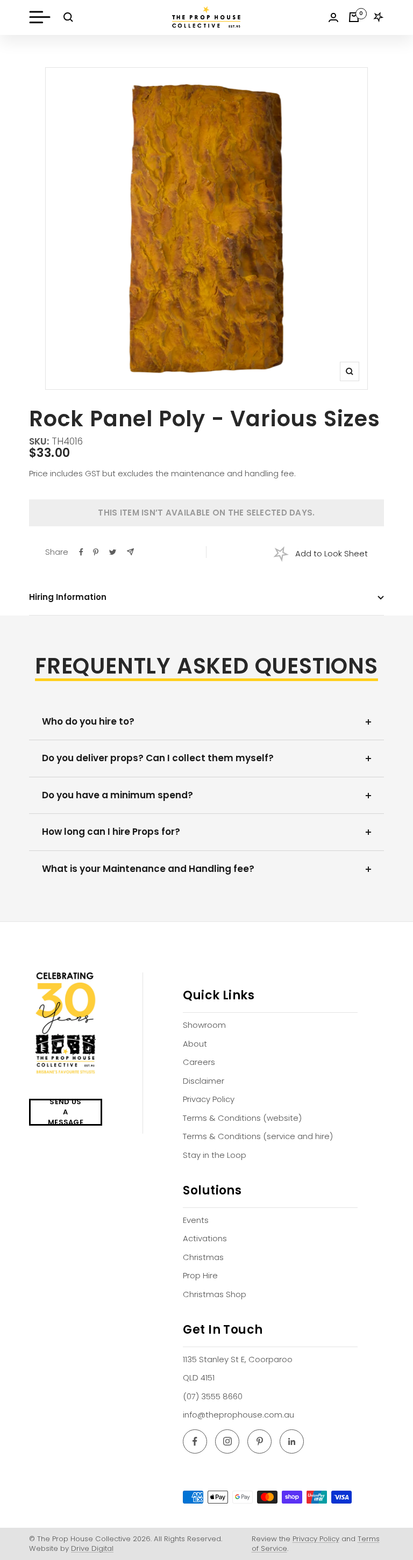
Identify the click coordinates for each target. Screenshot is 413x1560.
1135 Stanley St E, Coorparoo (238, 1359)
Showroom (204, 1025)
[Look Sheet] (378, 17)
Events (196, 1220)
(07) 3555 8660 (213, 1396)
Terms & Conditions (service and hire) (258, 1136)
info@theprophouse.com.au (238, 1414)
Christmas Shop (214, 1294)
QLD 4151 (199, 1377)
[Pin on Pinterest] (95, 552)
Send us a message (65, 1112)
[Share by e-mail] (130, 551)
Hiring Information (67, 597)
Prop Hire (200, 1275)
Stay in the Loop (214, 1155)
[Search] (68, 17)
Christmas (203, 1257)
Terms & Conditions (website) (242, 1118)
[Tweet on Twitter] (112, 552)
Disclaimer (203, 1080)
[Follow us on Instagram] (227, 1441)
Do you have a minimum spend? (117, 795)
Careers (199, 1062)
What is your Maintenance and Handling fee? (148, 868)
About (195, 1043)
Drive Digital (92, 1548)
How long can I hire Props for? (111, 831)
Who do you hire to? (88, 721)
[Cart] (353, 17)
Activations (205, 1238)
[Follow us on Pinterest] (259, 1441)
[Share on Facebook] (81, 552)
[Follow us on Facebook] (195, 1441)
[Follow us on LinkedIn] (292, 1441)
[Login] (333, 17)
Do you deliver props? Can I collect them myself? (158, 758)
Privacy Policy (208, 1099)
